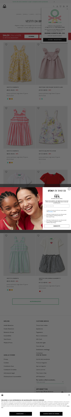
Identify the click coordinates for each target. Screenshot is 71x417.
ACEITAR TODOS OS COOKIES (51, 413)
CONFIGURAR (20, 413)
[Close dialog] (69, 189)
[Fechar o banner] (69, 395)
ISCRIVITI (56, 226)
